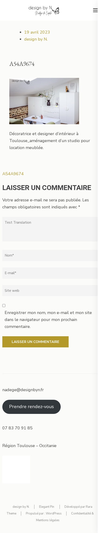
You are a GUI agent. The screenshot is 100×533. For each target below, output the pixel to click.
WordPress (54, 513)
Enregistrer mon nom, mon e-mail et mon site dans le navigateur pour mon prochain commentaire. (48, 319)
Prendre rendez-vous (31, 406)
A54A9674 (13, 174)
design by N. (36, 39)
